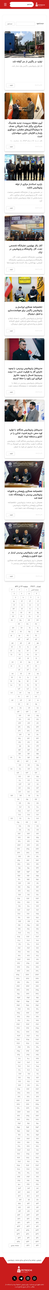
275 (18, 899)
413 (20, 1074)
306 (37, 940)
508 (28, 1196)
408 (37, 1070)
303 (37, 937)
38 (27, 624)
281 (19, 906)
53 (28, 639)
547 (28, 1245)
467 (19, 1142)
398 (18, 1055)
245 (18, 860)
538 (27, 1234)
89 (36, 677)
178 (37, 780)
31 (21, 616)
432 (37, 1101)
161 (11, 757)
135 (28, 727)
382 (28, 1036)
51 (11, 636)
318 (37, 956)
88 (12, 674)
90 (28, 677)
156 (28, 754)
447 (37, 1120)
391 (28, 1047)
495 (37, 1181)
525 (37, 1219)
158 (37, 757)
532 (28, 1226)
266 (19, 887)
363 (37, 1013)
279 (37, 906)
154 (19, 750)
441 (37, 1112)
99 (19, 685)
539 (18, 1234)
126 (29, 716)
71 (36, 658)
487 (28, 1169)
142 (20, 735)
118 (38, 708)
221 (20, 830)
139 (19, 731)
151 (20, 746)
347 (18, 990)
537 (37, 1234)
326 (18, 963)
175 (37, 777)
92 (12, 677)
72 (28, 658)
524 (18, 1215)
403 (28, 1062)
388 (27, 1043)
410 (19, 1070)
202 (20, 807)
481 (28, 1162)
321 (37, 960)
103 (19, 689)
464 (18, 1139)
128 (37, 719)
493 (28, 1177)
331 (28, 971)
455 (18, 1127)
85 (38, 674)
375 (37, 1028)
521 (20, 1211)
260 (19, 879)
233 (18, 845)
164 (18, 761)
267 (37, 891)
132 (28, 723)
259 (28, 879)
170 (20, 769)
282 (37, 910)
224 (19, 834)
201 (29, 807)
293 (19, 921)
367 (28, 1017)
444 (37, 1116)
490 (28, 1173)
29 (38, 616)
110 (19, 697)
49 (28, 636)
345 (37, 990)
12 (38, 601)
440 (18, 1108)
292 (28, 921)
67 (36, 655)
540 (37, 1238)
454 (27, 1127)
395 (18, 1051)
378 (37, 1032)
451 (28, 1123)
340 (27, 982)
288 (37, 918)
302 (19, 933)
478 (27, 1158)
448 (27, 1120)
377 (18, 1028)
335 (17, 975)
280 (28, 906)
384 (37, 1040)
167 (20, 765)
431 (19, 1097)
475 (27, 1154)
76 (21, 662)
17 (30, 605)
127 (20, 716)
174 (18, 773)
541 (28, 1238)
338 (17, 979)
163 (27, 761)
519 (37, 1211)
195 (27, 799)
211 (20, 818)
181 (38, 784)
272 (19, 895)
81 (11, 666)
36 (12, 620)
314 (19, 948)
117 (19, 704)
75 (29, 662)
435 (37, 1104)
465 (37, 1142)
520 (28, 1211)
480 (37, 1162)
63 (36, 651)
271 (28, 895)
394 (27, 1051)
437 (18, 1104)
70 (11, 655)
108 (36, 697)
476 (18, 1154)
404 (19, 1062)
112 (29, 700)
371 (19, 1021)
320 (19, 956)
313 (28, 948)
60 (28, 647)
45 (29, 632)
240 (37, 857)
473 (18, 1150)
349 (27, 994)
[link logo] (24, 1269)
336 (37, 979)
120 (21, 708)
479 (18, 1158)
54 (19, 639)
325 (27, 963)
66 (11, 651)
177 (19, 777)
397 (28, 1055)
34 (29, 620)
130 (20, 719)
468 (37, 1146)
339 (37, 982)
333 (37, 975)
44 (38, 632)
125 (37, 716)
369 (37, 1021)
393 (37, 1051)
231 (37, 845)
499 (28, 1184)
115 (36, 704)
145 (19, 738)
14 (22, 601)
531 (37, 1226)
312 (37, 948)
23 (14, 609)
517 (28, 1207)
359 (18, 1005)
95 (19, 681)
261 (37, 883)
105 (29, 693)
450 (37, 1123)
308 (19, 940)
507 (37, 1196)
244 (28, 860)
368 (18, 1017)
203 (37, 811)
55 (38, 643)
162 (36, 761)
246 (37, 864)
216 (37, 826)
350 (18, 994)
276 (37, 902)
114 (12, 700)
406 (28, 1066)
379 (27, 1032)
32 (13, 616)
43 (13, 628)
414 (37, 1078)
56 (29, 643)
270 (37, 895)
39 (19, 624)
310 (28, 944)
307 (28, 940)
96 (11, 681)
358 (27, 1005)
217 (29, 826)
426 (37, 1093)
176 (28, 777)
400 (28, 1059)
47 (12, 632)
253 (28, 872)
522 (37, 1215)
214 (27, 822)
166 (29, 765)
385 (27, 1040)
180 (20, 780)
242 (19, 857)
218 (20, 826)
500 (19, 1184)
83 (28, 670)
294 (37, 925)
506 (19, 1192)
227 (19, 838)
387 (37, 1043)
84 (19, 670)
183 (20, 784)
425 (18, 1089)
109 (27, 697)
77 (12, 662)
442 (28, 1112)
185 (28, 788)
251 (19, 868)
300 (37, 933)
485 (18, 1165)
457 (28, 1131)
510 (37, 1200)
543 (37, 1242)
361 (28, 1009)
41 (29, 628)
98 (28, 685)
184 (37, 788)
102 (28, 689)
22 (22, 609)
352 (28, 998)
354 (37, 1001)
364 (27, 1013)
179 (28, 780)
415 (28, 1078)
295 (28, 925)
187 (37, 792)
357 (37, 1005)
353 (18, 998)
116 (27, 704)
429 (37, 1097)
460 (28, 1135)
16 (38, 605)
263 (19, 883)
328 (27, 967)
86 (29, 674)
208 (19, 815)
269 (19, 891)
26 (29, 613)
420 (37, 1085)
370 (28, 1021)
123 (27, 712)
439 (27, 1108)
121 (12, 708)
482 (19, 1162)
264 (37, 887)
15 (14, 601)
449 (18, 1120)
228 (37, 841)
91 (20, 677)
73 (20, 658)
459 (37, 1135)
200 (37, 807)
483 (37, 1165)
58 (12, 643)
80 (19, 666)
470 (19, 1146)
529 (28, 1223)
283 (28, 910)
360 (37, 1009)
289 (28, 918)
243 (37, 860)
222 (37, 834)
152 (37, 750)
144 (28, 738)
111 (38, 700)
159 (28, 757)
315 (37, 952)
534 (37, 1230)
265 (28, 887)
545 (18, 1242)
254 (18, 872)
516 (37, 1207)
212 (12, 818)
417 (37, 1081)
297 (37, 929)
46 (21, 632)
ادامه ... (10, 85)
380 (18, 1032)
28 (13, 613)
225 (37, 838)
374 (18, 1024)
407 (19, 1066)
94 (28, 681)
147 (28, 742)
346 (27, 990)
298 (28, 929)
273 (37, 899)
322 (28, 960)
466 (28, 1142)
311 (20, 944)
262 (28, 883)
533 (18, 1226)
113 (21, 700)
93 (36, 681)
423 (37, 1089)
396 (37, 1055)
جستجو (9, 24)
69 (19, 655)
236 (18, 849)
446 (18, 1116)
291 (37, 921)
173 (27, 773)
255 (37, 876)
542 (19, 1238)
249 (37, 868)
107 (11, 693)
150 (29, 746)
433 (27, 1101)
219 (37, 830)
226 (28, 838)
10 (23, 597)
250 (28, 868)
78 (36, 666)
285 (37, 914)
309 (37, 944)
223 (28, 834)
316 (28, 952)
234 (37, 849)
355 (27, 1001)
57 (21, 643)
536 (18, 1230)
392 (19, 1047)
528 (37, 1223)
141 (29, 735)
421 (28, 1085)
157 (19, 754)
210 (29, 818)
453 (37, 1127)
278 (19, 902)
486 (37, 1169)
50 (19, 636)
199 (20, 803)
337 (27, 979)
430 (28, 1097)
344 (18, 986)
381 (37, 1036)
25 (38, 613)
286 (28, 914)
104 (37, 693)
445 (27, 1116)
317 (19, 952)
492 (37, 1177)
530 (19, 1223)
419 (19, 1081)
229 (28, 841)
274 (28, 899)
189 (19, 792)
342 (37, 986)
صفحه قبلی (35, 590)
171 (11, 769)
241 (28, 857)
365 (18, 1013)
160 (20, 757)
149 (37, 746)
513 (37, 1203)
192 (20, 796)
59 (36, 647)
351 (37, 998)
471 (37, 1150)
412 (29, 1074)
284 (18, 910)
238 (27, 853)
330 (37, 971)
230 (19, 841)
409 (28, 1070)
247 (28, 864)
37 (36, 624)
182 (29, 784)
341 (18, 982)
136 (19, 727)
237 (37, 853)
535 (27, 1230)
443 (18, 1112)
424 (28, 1089)
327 (37, 967)
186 (19, 788)
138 (28, 731)
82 (36, 670)
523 (28, 1215)
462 (37, 1139)
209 (37, 818)
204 (28, 811)
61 (20, 647)
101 (36, 689)
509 (19, 1196)
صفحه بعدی (15, 1245)
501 (37, 1188)
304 (28, 937)
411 (38, 1074)
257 (19, 876)
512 (20, 1200)
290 (19, 918)
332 (18, 971)
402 (37, 1062)
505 (28, 1192)
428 (19, 1093)
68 (28, 655)
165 (37, 765)
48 (36, 636)
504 (37, 1192)
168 (37, 769)
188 (28, 792)
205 (19, 811)
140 (37, 735)
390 (37, 1047)
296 (19, 925)
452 (19, 1123)
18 (22, 605)
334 (27, 975)
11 (15, 597)
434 (18, 1101)
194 (36, 799)
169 (29, 769)
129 (29, 719)
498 (37, 1184)
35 (20, 620)
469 (28, 1146)
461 (19, 1135)
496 (28, 1181)
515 (19, 1203)
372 (37, 1024)
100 (11, 685)
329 (18, 967)
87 (21, 674)
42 (21, 628)
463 (28, 1139)
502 (28, 1188)
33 (37, 620)
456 (37, 1131)
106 (20, 693)
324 (37, 963)
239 (18, 853)
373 (27, 1024)
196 (18, 799)
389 (18, 1043)
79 (28, 666)
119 (29, 708)
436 (27, 1104)
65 (19, 651)
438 (37, 1108)
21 (30, 609)
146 (37, 742)
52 (36, 639)
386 (18, 1040)
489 (37, 1173)
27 (21, 613)
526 (28, 1219)
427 (28, 1093)
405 (37, 1066)
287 (19, 914)
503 (19, 1188)
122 (36, 712)
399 (37, 1059)
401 (19, 1059)
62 (12, 647)
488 (18, 1169)
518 (19, 1207)
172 (36, 773)
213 (36, 822)
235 (27, 849)
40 (38, 628)
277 (28, 902)
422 (19, 1085)
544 (27, 1242)
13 (30, 601)
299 (19, 929)
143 (37, 738)
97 (36, 685)
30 (29, 616)
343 (27, 986)
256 (28, 876)
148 (19, 742)
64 (28, 651)
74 (38, 662)
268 (28, 891)
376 (27, 1028)
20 (38, 609)
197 (37, 803)
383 (18, 1036)
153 (28, 750)
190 (38, 796)
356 (18, 1001)
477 (37, 1158)
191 (29, 796)
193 (11, 796)
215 (18, 822)
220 (29, 830)
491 (19, 1173)
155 (37, 754)
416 (19, 1078)
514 (28, 1203)
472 (28, 1150)
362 (19, 1009)
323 (18, 960)
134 (37, 727)
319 (28, 956)
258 (37, 879)
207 (28, 815)
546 (37, 1245)
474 (37, 1154)
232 (28, 845)
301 (28, 933)
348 (37, 994)
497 (19, 1181)
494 (18, 1177)
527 (19, 1219)
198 (28, 803)
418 (28, 1081)
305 (18, 937)
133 (19, 723)
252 (37, 872)
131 (37, 723)
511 (29, 1200)
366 (37, 1017)
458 (18, 1131)
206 (37, 815)
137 (37, 731)
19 (14, 605)
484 (27, 1165)
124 (18, 712)
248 (19, 864)
